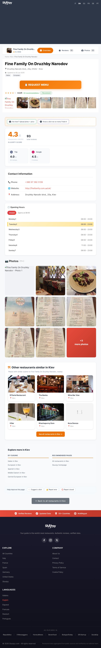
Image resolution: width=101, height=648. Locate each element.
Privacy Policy (58, 563)
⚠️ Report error (51, 490)
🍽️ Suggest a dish (35, 490)
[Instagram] (50, 540)
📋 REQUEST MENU (37, 84)
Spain (4, 567)
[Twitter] (56, 540)
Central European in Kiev (17, 477)
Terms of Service (59, 567)
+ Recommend (46, 93)
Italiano (5, 595)
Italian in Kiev (13, 461)
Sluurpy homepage (59, 465)
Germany (6, 572)
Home (7, 57)
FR (89, 3)
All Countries (7, 553)
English (5, 600)
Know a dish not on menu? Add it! (55, 122)
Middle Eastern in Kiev (16, 473)
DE (93, 3)
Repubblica (7, 635)
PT (98, 3)
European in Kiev (14, 465)
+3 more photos (81, 342)
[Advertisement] (50, 24)
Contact (55, 558)
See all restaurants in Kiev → (50, 434)
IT (75, 3)
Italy (4, 558)
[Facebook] (44, 540)
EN (79, 3)
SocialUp (95, 635)
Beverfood (52, 635)
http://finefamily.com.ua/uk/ (38, 188)
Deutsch (5, 614)
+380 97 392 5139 (34, 182)
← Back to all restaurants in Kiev (50, 501)
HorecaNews (38, 635)
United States (7, 577)
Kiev (11, 57)
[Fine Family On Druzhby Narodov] (10, 102)
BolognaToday (67, 635)
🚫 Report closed (67, 490)
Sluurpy (5, 581)
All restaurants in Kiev (60, 461)
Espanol (5, 605)
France (5, 563)
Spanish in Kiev (13, 469)
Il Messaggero (22, 635)
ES (84, 3)
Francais (5, 609)
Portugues (6, 619)
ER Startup (82, 635)
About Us (56, 553)
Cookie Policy (57, 572)
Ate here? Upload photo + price (23, 122)
